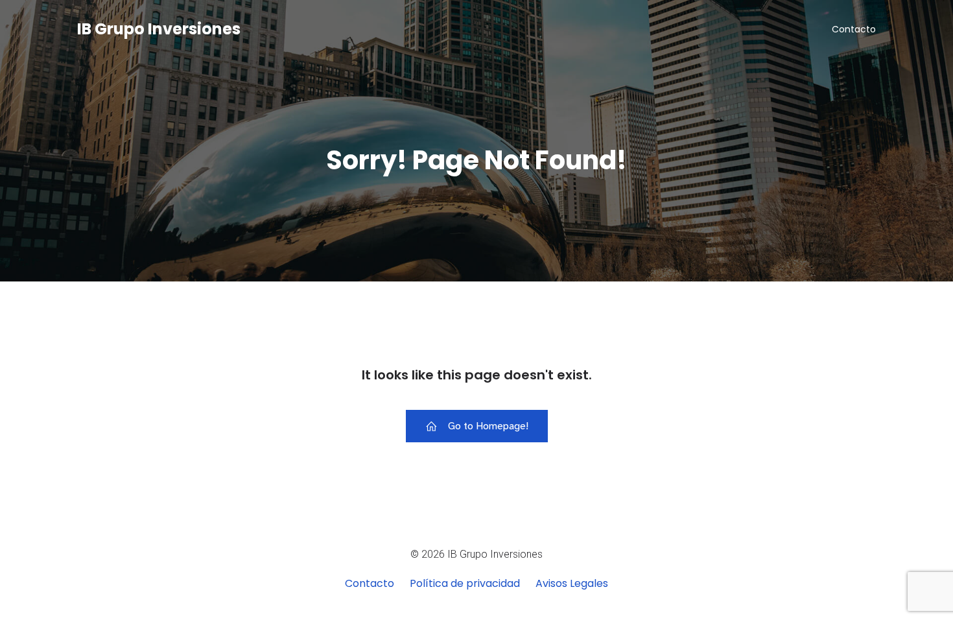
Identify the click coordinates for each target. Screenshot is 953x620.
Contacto (854, 29)
